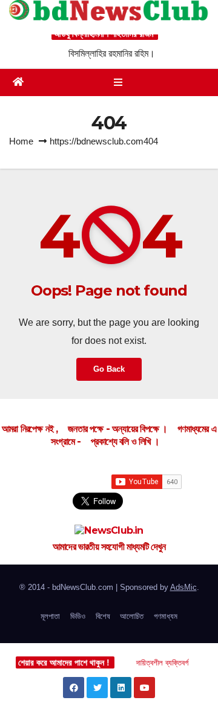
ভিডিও (77, 616)
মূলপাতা (50, 616)
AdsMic (183, 587)
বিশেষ (103, 616)
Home (21, 141)
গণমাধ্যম (165, 616)
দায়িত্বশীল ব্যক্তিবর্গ (162, 662)
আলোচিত (132, 616)
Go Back (109, 369)
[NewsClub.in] (109, 530)
